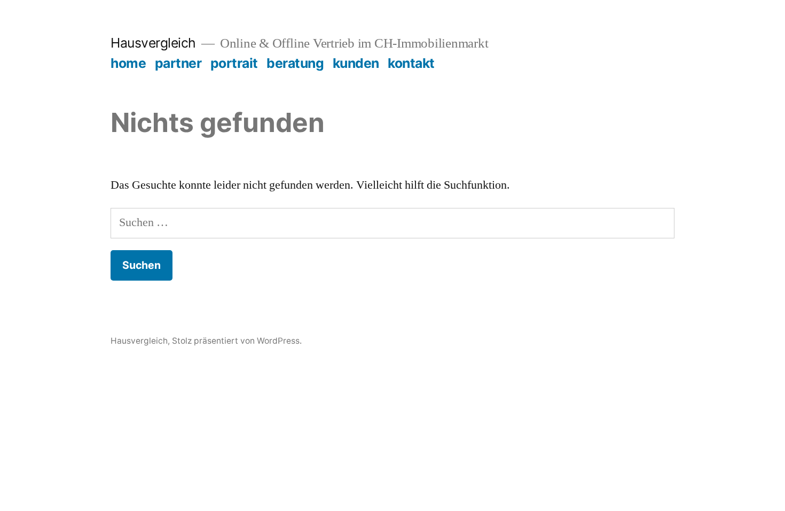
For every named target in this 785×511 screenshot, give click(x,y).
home (128, 63)
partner (178, 63)
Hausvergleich (153, 43)
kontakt (411, 63)
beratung (295, 63)
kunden (356, 63)
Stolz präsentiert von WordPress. (237, 341)
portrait (234, 63)
